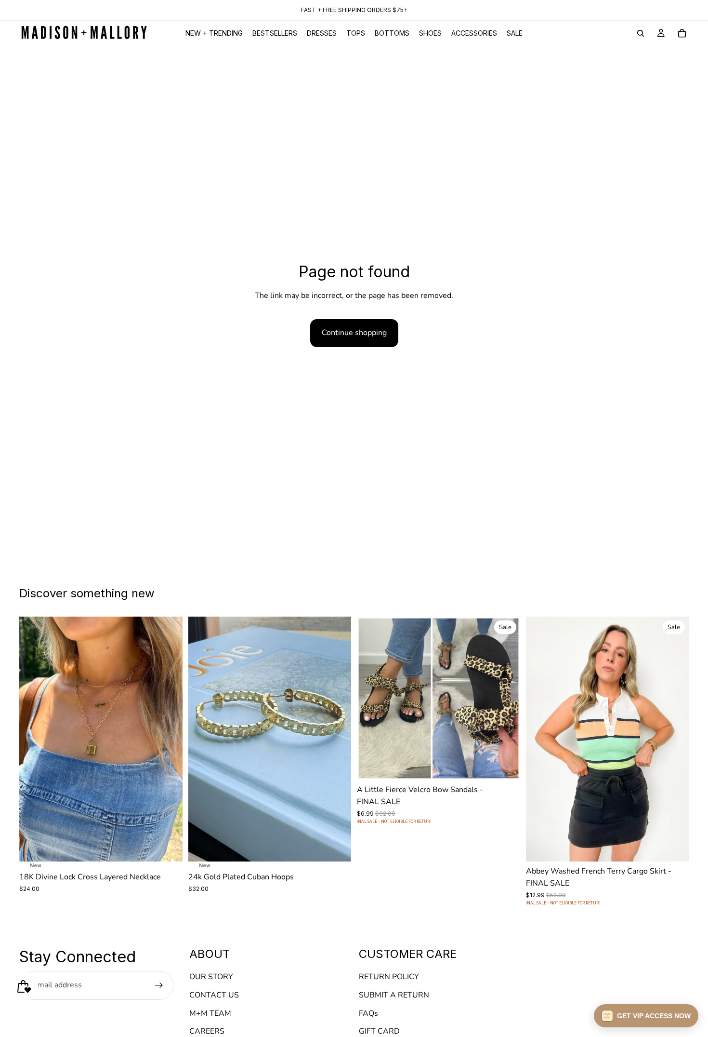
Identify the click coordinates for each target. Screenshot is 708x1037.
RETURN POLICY (389, 977)
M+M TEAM (210, 1013)
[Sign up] (159, 985)
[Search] (640, 33)
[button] (646, 1015)
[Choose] (505, 765)
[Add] (167, 846)
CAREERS (206, 1031)
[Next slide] (168, 739)
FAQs (368, 1013)
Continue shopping (354, 332)
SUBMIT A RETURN (394, 995)
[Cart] (682, 33)
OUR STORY (211, 977)
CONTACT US (214, 995)
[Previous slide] (33, 739)
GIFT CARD (379, 1031)
